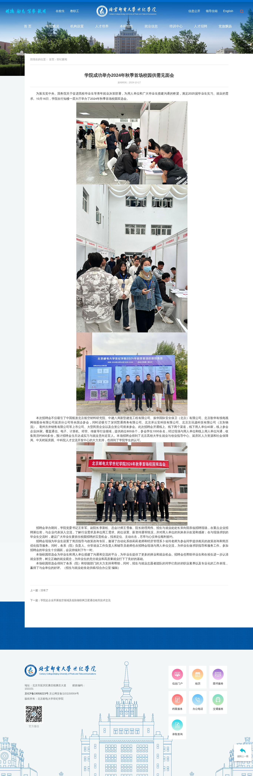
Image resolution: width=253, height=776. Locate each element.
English (228, 11)
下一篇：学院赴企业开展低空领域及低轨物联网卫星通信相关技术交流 (70, 600)
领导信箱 (212, 11)
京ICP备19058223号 (37, 693)
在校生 (60, 11)
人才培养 (102, 26)
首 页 (27, 26)
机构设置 (77, 26)
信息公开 (194, 11)
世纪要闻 (62, 59)
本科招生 (126, 26)
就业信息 (151, 26)
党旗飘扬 (225, 26)
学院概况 (52, 26)
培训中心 (176, 26)
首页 (51, 59)
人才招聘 (200, 26)
